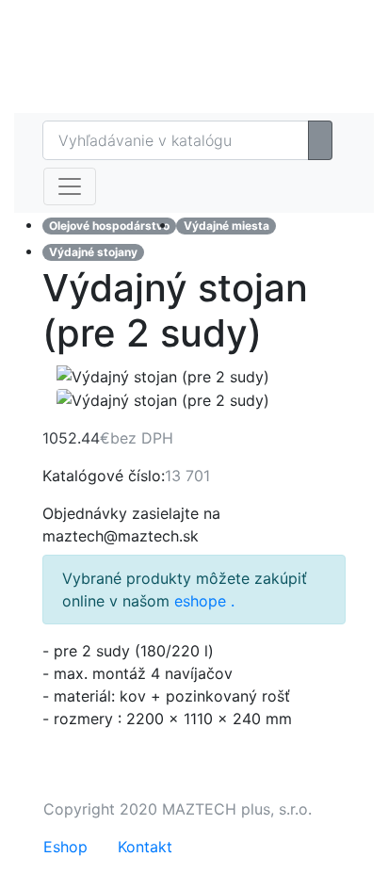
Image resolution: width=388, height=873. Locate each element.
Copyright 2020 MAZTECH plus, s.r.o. (177, 809)
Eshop (291, 18)
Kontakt (145, 846)
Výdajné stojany (93, 252)
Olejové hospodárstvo (109, 225)
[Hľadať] (320, 140)
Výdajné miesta (226, 225)
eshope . (204, 600)
